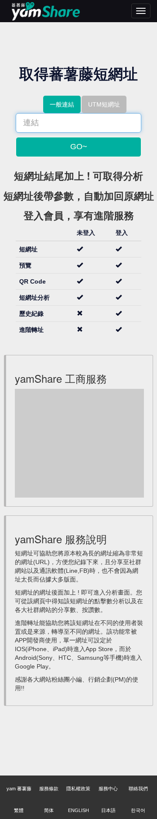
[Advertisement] (80, 443)
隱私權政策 (78, 788)
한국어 (138, 810)
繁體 (19, 810)
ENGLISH (78, 810)
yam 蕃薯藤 (19, 788)
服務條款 (48, 788)
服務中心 (108, 788)
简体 (49, 810)
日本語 (108, 810)
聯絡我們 (138, 788)
